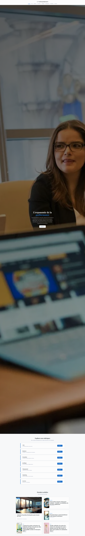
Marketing (51, 3)
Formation (39, 3)
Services (55, 3)
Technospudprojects (42, 1)
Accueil (29, 3)
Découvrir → (43, 226)
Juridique (43, 3)
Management (47, 3)
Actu (32, 3)
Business (35, 3)
